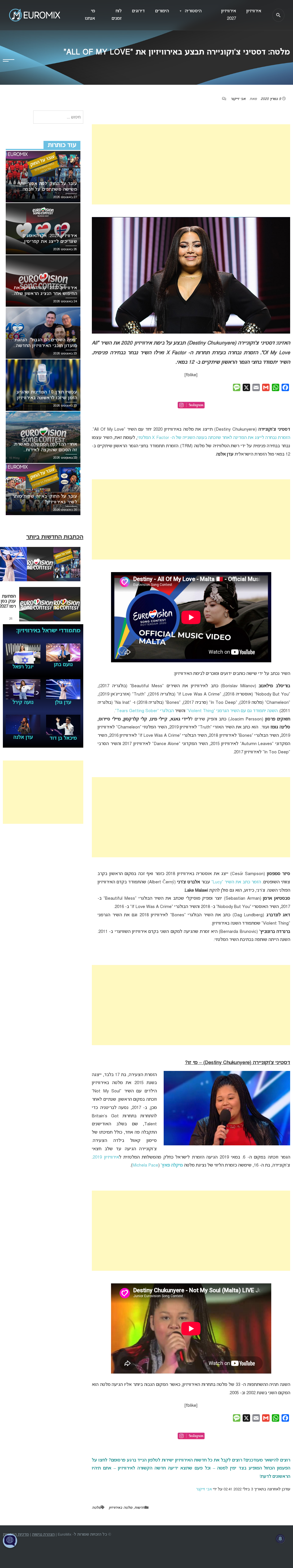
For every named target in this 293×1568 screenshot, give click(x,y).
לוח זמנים (117, 15)
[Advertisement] (191, 164)
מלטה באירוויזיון (120, 1508)
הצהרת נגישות (43, 1534)
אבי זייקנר (238, 99)
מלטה (96, 1508)
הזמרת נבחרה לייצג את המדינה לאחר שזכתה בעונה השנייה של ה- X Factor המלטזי (213, 438)
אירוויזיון (253, 11)
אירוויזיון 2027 (228, 15)
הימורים (162, 11)
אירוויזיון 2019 (106, 1157)
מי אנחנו (90, 15)
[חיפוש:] (58, 117)
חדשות (139, 1508)
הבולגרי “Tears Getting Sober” (144, 711)
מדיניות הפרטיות (16, 1534)
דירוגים (138, 11)
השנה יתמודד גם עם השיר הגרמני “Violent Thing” (232, 711)
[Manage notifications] (280, 1538)
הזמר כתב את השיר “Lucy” (236, 882)
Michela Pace (145, 1165)
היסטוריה (190, 11)
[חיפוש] (278, 15)
